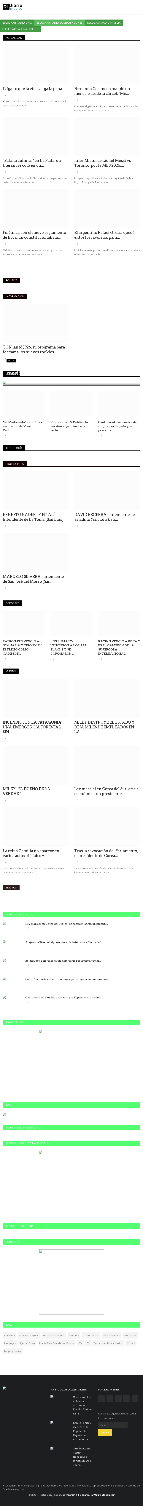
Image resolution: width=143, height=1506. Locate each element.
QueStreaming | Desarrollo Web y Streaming (87, 1495)
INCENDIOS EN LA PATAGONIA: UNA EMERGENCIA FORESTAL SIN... (32, 727)
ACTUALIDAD (14, 37)
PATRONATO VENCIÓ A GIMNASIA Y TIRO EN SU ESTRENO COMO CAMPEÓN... (22, 647)
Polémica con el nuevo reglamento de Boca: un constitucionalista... (34, 235)
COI (80, 1343)
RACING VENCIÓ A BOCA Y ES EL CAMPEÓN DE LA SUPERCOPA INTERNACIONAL (119, 647)
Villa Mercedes (111, 1335)
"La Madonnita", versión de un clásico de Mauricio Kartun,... (23, 426)
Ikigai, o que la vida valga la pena (32, 89)
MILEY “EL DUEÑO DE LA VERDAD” (26, 791)
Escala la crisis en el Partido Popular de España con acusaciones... (82, 1431)
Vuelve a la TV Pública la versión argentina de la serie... (69, 426)
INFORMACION (15, 296)
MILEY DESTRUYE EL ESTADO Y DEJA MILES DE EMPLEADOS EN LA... (104, 727)
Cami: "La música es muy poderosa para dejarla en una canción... (67, 979)
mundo (11, 671)
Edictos (11, 887)
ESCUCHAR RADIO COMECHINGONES (59, 22)
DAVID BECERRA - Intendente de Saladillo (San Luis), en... (104, 517)
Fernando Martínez (54, 1335)
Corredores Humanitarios (108, 1343)
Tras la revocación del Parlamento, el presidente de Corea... (106, 853)
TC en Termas (91, 1335)
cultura (12, 373)
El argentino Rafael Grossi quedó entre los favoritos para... (104, 235)
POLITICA (11, 280)
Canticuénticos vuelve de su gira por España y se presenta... (117, 426)
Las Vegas (10, 1343)
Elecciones (130, 1335)
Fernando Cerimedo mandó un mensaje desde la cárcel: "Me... (102, 91)
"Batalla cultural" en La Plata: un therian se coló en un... (32, 163)
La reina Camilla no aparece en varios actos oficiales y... (31, 853)
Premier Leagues (29, 1335)
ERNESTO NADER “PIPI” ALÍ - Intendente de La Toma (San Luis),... (35, 517)
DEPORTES (12, 603)
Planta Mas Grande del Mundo (56, 1343)
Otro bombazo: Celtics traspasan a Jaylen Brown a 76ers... (82, 1456)
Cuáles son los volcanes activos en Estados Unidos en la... (82, 1405)
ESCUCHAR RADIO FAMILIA (103, 22)
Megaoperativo (13, 1351)
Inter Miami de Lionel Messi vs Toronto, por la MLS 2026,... (102, 163)
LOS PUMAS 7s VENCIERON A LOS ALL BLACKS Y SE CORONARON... (68, 647)
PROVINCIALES (15, 464)
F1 (88, 1343)
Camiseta (9, 1335)
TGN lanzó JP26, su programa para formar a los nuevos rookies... (34, 349)
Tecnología (14, 448)
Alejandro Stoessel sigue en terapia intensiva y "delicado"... (64, 942)
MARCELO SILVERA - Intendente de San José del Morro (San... (33, 579)
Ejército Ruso (27, 1343)
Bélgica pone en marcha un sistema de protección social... (63, 960)
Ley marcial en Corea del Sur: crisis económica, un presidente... (106, 791)
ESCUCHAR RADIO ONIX (17, 22)
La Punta (74, 1335)
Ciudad (131, 1343)
